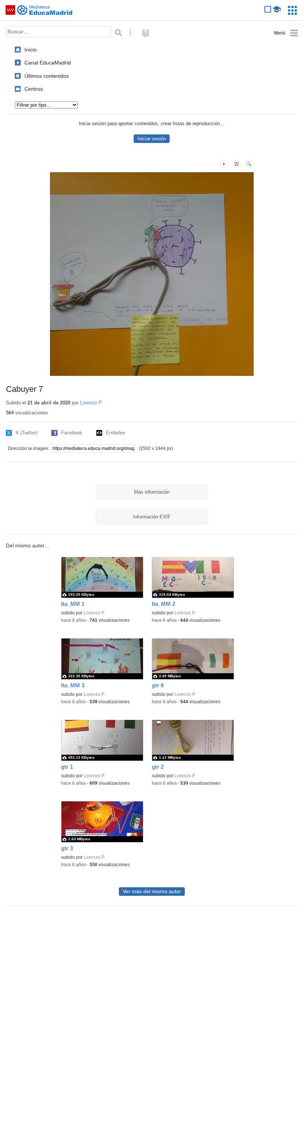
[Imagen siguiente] (224, 164)
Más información (152, 492)
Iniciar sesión (151, 138)
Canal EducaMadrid (47, 63)
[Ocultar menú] (286, 33)
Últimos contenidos (46, 76)
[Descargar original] (236, 164)
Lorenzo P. (91, 402)
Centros (33, 89)
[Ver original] (249, 164)
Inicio (30, 50)
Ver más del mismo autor (152, 891)
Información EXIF (152, 517)
